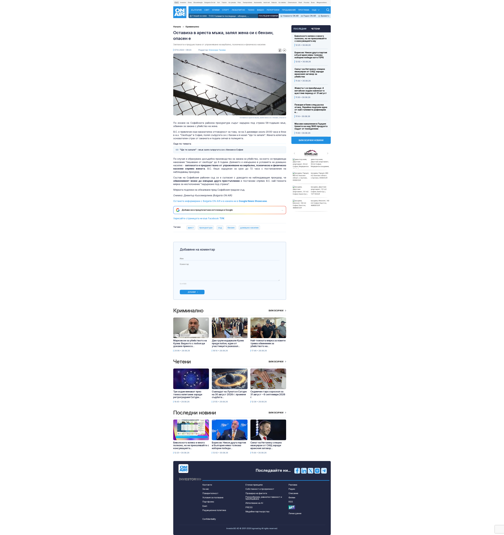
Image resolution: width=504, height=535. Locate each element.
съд (220, 227)
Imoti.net (267, 2)
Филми (291, 497)
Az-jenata (232, 2)
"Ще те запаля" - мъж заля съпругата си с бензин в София (211, 150)
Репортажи (273, 10)
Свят (206, 10)
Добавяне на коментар (197, 249)
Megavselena (322, 2)
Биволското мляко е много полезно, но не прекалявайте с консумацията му (311, 38)
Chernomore (292, 2)
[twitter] (310, 471)
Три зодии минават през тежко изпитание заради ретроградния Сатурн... (187, 394)
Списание (293, 493)
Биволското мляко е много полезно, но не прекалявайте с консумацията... (191, 445)
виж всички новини (311, 140)
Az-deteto (282, 2)
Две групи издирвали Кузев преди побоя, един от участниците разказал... (228, 343)
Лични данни (294, 513)
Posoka (306, 2)
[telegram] (324, 471)
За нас (205, 489)
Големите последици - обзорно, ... (229, 16)
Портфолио (208, 502)
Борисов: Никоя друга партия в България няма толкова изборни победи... (229, 445)
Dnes (190, 2)
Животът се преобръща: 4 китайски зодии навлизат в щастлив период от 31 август (311, 90)
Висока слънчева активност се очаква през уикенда (319, 189)
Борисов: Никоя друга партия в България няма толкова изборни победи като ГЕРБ (311, 55)
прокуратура (205, 227)
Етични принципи (254, 485)
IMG (177, 2)
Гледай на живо (199, 16)
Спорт (225, 10)
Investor (183, 2)
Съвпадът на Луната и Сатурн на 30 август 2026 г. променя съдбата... (229, 394)
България (196, 10)
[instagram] (317, 471)
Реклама (292, 485)
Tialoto (224, 2)
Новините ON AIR (291, 16)
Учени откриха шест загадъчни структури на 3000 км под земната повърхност (319, 176)
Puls (239, 2)
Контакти (207, 485)
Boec (313, 2)
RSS (290, 502)
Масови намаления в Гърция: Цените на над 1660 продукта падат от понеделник (311, 126)
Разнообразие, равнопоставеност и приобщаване (263, 498)
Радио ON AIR (309, 16)
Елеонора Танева (217, 50)
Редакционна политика (214, 510)
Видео (260, 10)
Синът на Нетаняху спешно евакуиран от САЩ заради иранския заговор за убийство (310, 73)
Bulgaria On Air (209, 2)
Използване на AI (254, 503)
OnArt (291, 507)
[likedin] (304, 471)
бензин (231, 227)
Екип (204, 506)
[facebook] (297, 471)
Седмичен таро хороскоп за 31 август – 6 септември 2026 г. (267, 394)
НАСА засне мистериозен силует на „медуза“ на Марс (320, 203)
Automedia (258, 2)
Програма (303, 10)
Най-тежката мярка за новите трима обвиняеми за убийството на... (268, 343)
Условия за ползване (212, 497)
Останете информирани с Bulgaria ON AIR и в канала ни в (220, 201)
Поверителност (210, 493)
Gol (218, 2)
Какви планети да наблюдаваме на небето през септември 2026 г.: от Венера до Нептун (310, 164)
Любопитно (238, 10)
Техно (251, 10)
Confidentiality (209, 519)
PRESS (249, 507)
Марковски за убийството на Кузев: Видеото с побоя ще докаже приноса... (190, 343)
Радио (291, 489)
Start (300, 2)
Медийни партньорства (257, 511)
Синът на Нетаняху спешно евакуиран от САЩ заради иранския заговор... (266, 445)
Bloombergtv (198, 2)
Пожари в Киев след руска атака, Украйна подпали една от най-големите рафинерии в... (311, 109)
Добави (192, 292)
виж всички (276, 310)
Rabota (274, 2)
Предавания (289, 10)
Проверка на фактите (256, 493)
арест (191, 227)
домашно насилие (249, 227)
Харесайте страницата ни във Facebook (198, 218)
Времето (324, 16)
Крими (215, 10)
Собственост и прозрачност (259, 489)
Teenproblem (247, 2)
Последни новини (268, 16)
